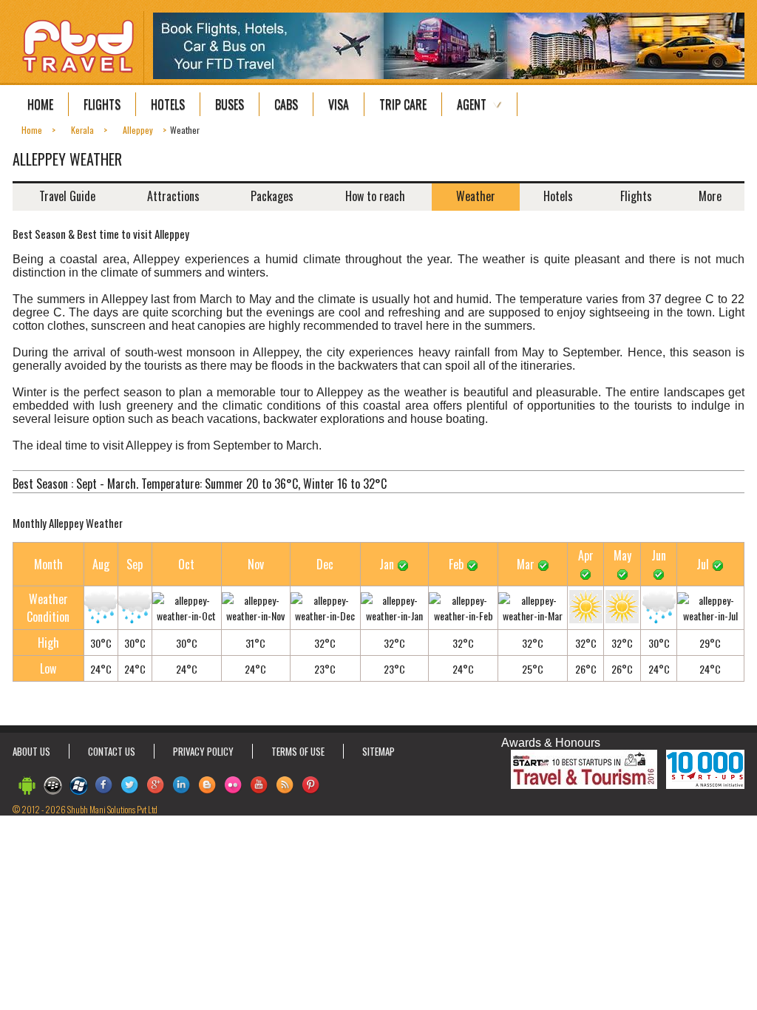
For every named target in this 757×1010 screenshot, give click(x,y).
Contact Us (111, 751)
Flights (102, 104)
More (710, 196)
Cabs (286, 104)
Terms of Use (298, 751)
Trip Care (403, 104)
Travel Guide (67, 196)
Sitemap (378, 751)
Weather (475, 196)
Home (40, 104)
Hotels (168, 104)
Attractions (173, 196)
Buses (229, 104)
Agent (471, 104)
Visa (338, 104)
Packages (272, 196)
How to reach (375, 196)
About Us (31, 751)
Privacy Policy (203, 751)
